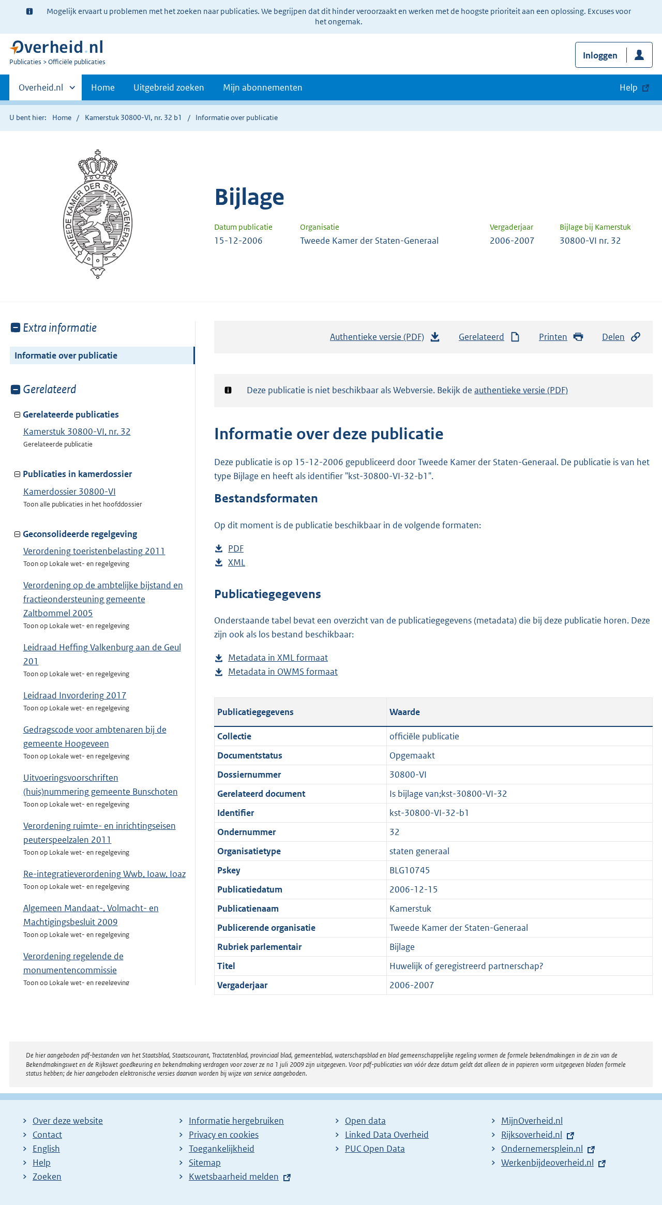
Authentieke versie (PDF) (379, 340)
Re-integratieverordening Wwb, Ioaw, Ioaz (104, 874)
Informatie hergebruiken (236, 1120)
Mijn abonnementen (263, 87)
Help (42, 1162)
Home (103, 87)
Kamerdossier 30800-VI (69, 491)
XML (236, 563)
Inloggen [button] (600, 55)
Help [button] (629, 87)
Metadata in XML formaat (278, 658)
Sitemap (205, 1162)
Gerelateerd (481, 337)
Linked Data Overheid (387, 1134)
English (46, 1148)
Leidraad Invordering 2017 (75, 695)
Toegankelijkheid (221, 1148)
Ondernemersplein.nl (542, 1148)
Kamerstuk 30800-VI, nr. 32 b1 (133, 117)
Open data (365, 1120)
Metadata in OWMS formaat (283, 672)
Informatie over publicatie (65, 355)
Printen (553, 337)
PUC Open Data (375, 1148)
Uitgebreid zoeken (168, 87)
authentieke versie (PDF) (521, 390)
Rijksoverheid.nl (531, 1134)
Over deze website (68, 1120)
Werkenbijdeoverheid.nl (547, 1162)
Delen (613, 337)
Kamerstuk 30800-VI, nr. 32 (77, 431)
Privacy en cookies (224, 1134)
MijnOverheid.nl (532, 1120)
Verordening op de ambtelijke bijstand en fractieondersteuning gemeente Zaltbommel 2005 (103, 599)
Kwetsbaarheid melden (234, 1176)
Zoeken (47, 1176)
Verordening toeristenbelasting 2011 (94, 551)
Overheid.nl (41, 91)
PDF (236, 549)
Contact (47, 1134)
